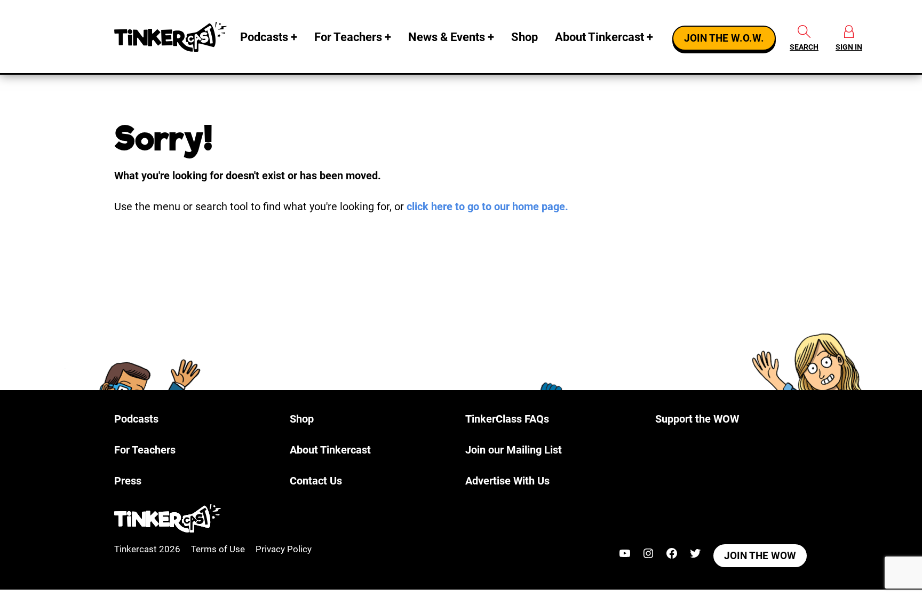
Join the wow (760, 556)
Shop (524, 37)
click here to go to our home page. (487, 206)
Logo (173, 37)
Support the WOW (697, 418)
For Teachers (348, 37)
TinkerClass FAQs (507, 418)
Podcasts (264, 37)
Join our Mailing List (513, 449)
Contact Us (316, 480)
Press (127, 480)
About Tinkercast (599, 37)
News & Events (446, 37)
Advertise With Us (507, 480)
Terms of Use (218, 549)
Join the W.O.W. (724, 38)
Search (804, 47)
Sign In (849, 47)
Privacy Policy (284, 549)
